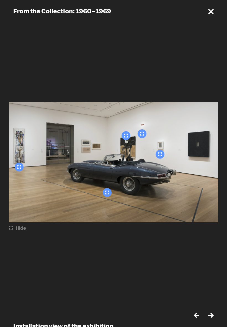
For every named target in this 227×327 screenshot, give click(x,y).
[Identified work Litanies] (160, 154)
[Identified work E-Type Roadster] (107, 192)
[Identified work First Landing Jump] (126, 135)
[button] (211, 12)
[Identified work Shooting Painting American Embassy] (19, 167)
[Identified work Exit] (142, 133)
